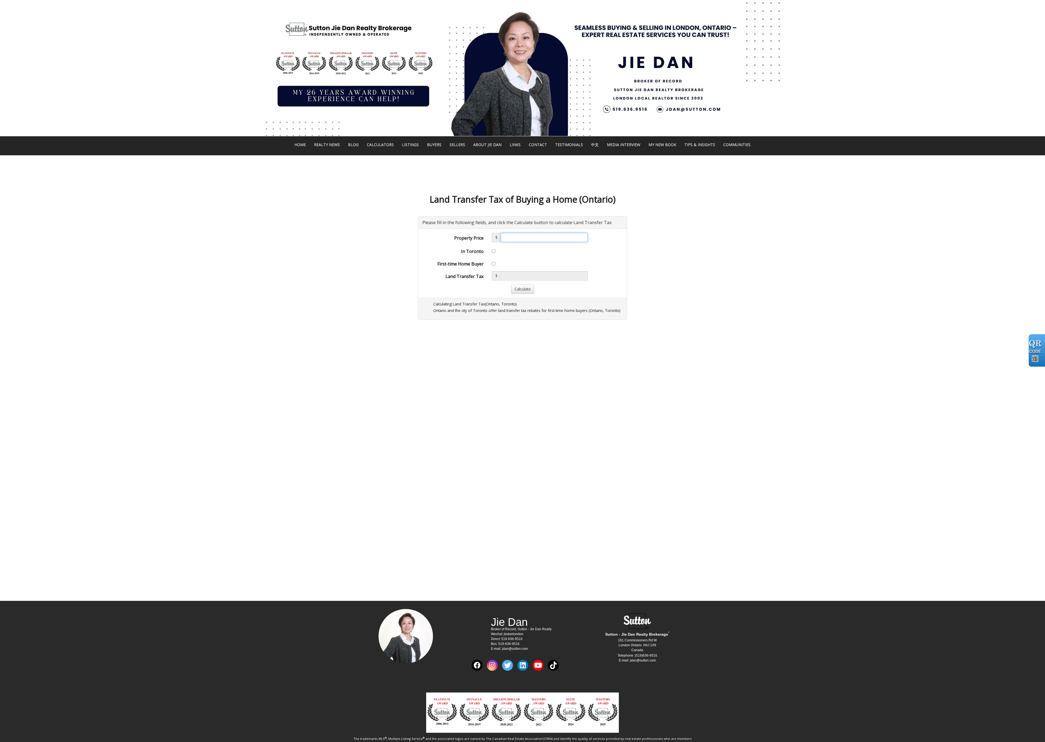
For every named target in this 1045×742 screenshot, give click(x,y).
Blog (353, 144)
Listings (410, 144)
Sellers (457, 144)
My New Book (662, 144)
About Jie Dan (487, 144)
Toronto (508, 304)
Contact (538, 144)
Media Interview (623, 144)
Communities (737, 144)
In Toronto (472, 251)
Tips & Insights (699, 144)
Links (515, 144)
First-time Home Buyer (460, 264)
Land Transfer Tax (464, 276)
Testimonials (569, 144)
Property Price (469, 238)
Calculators (380, 144)
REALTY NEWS (327, 144)
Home (300, 144)
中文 (595, 144)
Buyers (434, 144)
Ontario (492, 304)
